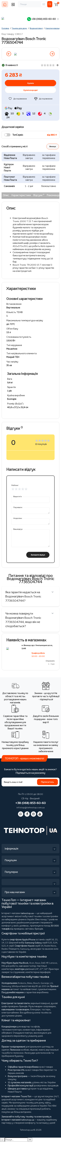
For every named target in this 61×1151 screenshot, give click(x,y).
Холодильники (9, 983)
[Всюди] (43, 4)
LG (51, 983)
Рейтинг (14, 485)
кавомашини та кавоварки (15, 1009)
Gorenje (45, 983)
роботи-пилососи (14, 1052)
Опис (6, 195)
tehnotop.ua (27, 913)
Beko (29, 983)
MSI (3, 965)
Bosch (36, 983)
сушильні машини (47, 989)
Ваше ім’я (17, 496)
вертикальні (52, 1049)
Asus (37, 962)
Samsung (6, 986)
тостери (45, 1009)
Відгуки (38, 195)
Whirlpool (16, 986)
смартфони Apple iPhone (22, 939)
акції (4, 1108)
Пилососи (15, 1049)
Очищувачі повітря (23, 1032)
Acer (31, 962)
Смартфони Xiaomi (24, 945)
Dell (43, 962)
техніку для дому (35, 1102)
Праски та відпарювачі (13, 1046)
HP (47, 962)
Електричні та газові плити (16, 1003)
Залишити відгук (38, 554)
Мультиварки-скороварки (42, 1006)
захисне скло (51, 948)
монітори (20, 969)
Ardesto (22, 983)
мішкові (34, 1049)
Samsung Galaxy (33, 942)
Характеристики (21, 195)
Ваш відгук (18, 529)
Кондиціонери (9, 1026)
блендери (35, 1009)
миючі (42, 1049)
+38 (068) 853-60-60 (43, 19)
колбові (25, 1049)
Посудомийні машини (13, 992)
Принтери (54, 969)
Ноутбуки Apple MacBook (15, 962)
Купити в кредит (30, 90)
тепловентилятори (12, 1029)
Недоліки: (17, 518)
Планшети (14, 948)
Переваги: (18, 507)
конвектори (29, 1029)
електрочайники (10, 1012)
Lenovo (53, 962)
